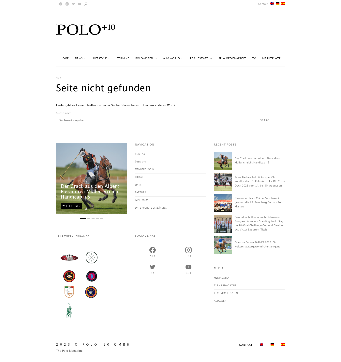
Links (138, 185)
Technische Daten (226, 293)
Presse (139, 177)
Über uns (140, 162)
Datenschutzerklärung (151, 208)
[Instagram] (67, 4)
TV (254, 58)
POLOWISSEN (144, 58)
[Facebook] (61, 4)
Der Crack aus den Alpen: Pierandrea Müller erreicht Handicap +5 (90, 191)
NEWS (79, 58)
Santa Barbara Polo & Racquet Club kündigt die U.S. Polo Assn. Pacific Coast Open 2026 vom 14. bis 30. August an (260, 181)
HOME (65, 58)
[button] (83, 218)
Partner (140, 192)
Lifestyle (100, 58)
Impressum (141, 200)
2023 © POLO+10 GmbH (93, 344)
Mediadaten (222, 278)
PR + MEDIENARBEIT (232, 58)
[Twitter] (73, 4)
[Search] (86, 4)
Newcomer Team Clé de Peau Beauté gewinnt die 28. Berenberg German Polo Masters (259, 202)
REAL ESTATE (199, 58)
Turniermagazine (225, 286)
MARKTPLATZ (271, 58)
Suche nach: (64, 113)
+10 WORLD (171, 58)
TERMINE (123, 58)
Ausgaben (220, 301)
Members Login (144, 169)
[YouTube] (79, 4)
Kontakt (263, 4)
